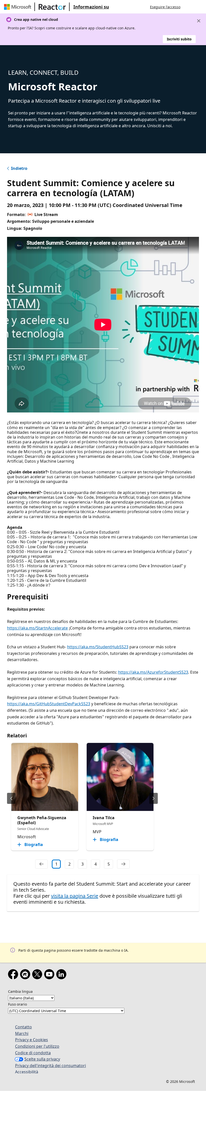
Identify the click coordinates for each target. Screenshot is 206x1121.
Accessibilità (26, 1072)
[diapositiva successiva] (153, 798)
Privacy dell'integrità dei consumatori (50, 1065)
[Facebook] (14, 975)
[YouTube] (50, 975)
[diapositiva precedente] (11, 798)
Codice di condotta (33, 1053)
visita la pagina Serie (74, 895)
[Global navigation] (189, 7)
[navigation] (41, 864)
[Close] (199, 21)
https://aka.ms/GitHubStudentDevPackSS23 (48, 704)
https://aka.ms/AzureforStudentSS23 (153, 672)
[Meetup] (26, 975)
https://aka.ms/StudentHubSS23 (97, 647)
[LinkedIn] (62, 975)
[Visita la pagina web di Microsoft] (18, 7)
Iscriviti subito (179, 39)
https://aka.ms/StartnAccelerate (37, 628)
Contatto (23, 1027)
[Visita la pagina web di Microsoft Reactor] (52, 7)
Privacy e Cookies (31, 1039)
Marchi (21, 1033)
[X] (38, 975)
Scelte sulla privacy (42, 1059)
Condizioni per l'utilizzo (37, 1046)
